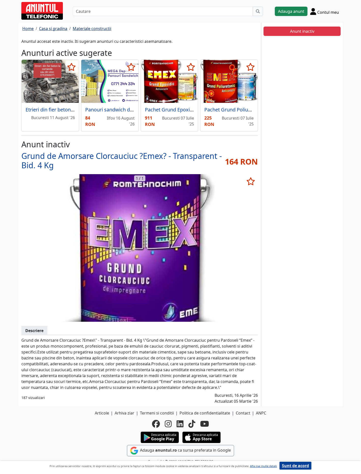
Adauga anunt (291, 11)
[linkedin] (180, 424)
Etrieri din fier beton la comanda (62, 109)
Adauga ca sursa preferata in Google (185, 450)
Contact (243, 413)
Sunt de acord (295, 465)
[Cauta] (258, 11)
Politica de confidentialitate (205, 413)
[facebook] (156, 424)
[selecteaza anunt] (72, 67)
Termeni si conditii (157, 413)
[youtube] (204, 424)
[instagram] (168, 424)
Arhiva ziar (124, 413)
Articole (102, 413)
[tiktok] (191, 424)
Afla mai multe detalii (263, 466)
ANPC (261, 413)
